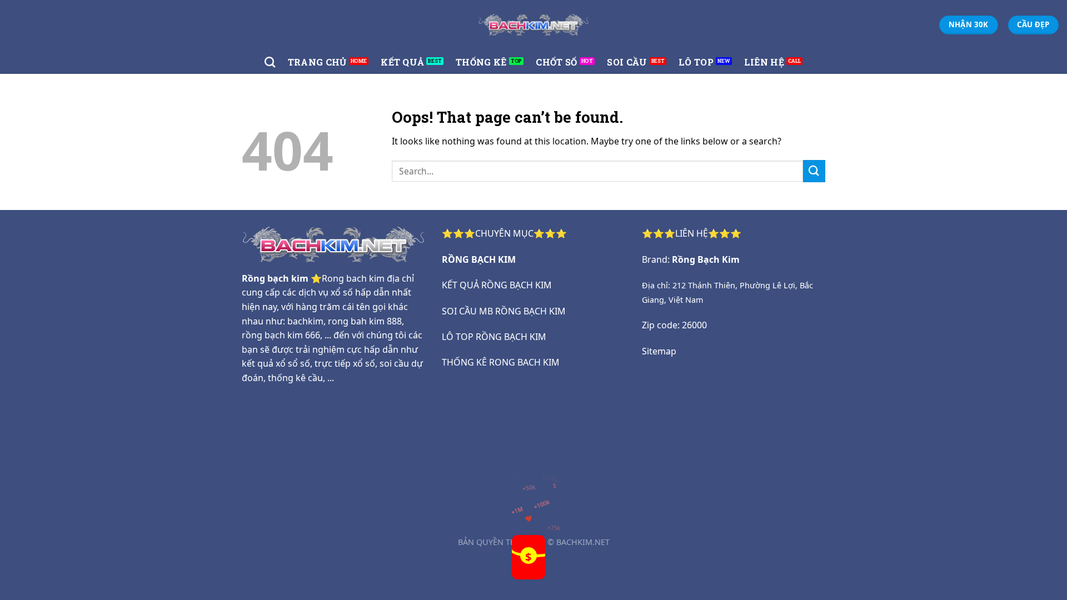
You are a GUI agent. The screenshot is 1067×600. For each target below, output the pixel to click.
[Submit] (814, 171)
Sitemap (659, 351)
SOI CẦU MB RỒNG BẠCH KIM (504, 311)
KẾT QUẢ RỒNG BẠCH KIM (497, 285)
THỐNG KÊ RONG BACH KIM (501, 362)
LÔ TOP (696, 62)
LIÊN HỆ (764, 62)
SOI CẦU (627, 62)
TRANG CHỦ (317, 62)
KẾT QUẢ (402, 62)
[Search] (270, 62)
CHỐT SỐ (556, 62)
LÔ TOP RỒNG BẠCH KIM (494, 337)
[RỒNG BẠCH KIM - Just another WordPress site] (533, 25)
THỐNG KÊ (481, 62)
